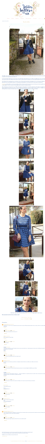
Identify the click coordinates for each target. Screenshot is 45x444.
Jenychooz (5, 360)
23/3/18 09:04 (8, 336)
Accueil (26, 436)
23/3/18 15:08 (8, 372)
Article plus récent (4, 436)
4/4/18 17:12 (13, 330)
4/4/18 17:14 (13, 405)
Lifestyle (22, 18)
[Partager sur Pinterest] (29, 319)
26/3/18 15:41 (11, 411)
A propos (35, 18)
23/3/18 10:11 (8, 360)
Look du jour (25, 317)
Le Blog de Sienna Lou (7, 324)
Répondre (5, 327)
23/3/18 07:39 (12, 324)
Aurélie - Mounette (8, 330)
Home (8, 18)
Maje (28, 317)
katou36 (5, 398)
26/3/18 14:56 (8, 398)
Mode (12, 18)
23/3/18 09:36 (8, 347)
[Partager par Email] (31, 319)
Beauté (17, 18)
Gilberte (5, 336)
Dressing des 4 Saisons (7, 411)
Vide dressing (28, 18)
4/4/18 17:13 (13, 379)
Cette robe (3, 84)
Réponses (6, 329)
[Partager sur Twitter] (27, 319)
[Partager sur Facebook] (25, 319)
